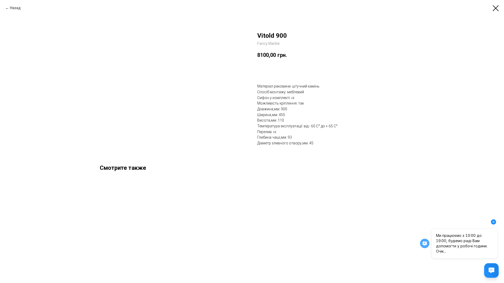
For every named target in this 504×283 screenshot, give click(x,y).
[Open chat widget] (491, 270)
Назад (15, 8)
